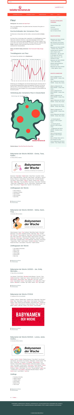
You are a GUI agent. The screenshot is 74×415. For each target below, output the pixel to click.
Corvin (29, 368)
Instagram (58, 405)
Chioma (43, 365)
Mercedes (26, 276)
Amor (20, 236)
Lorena (11, 359)
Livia (19, 369)
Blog (58, 14)
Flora (20, 146)
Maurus (24, 363)
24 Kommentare (15, 202)
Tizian (29, 365)
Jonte (26, 371)
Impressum (21, 403)
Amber (37, 280)
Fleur (38, 302)
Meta (31, 279)
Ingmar (41, 368)
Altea (38, 233)
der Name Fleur (26, 23)
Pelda (25, 180)
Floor (32, 146)
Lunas (38, 180)
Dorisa (22, 280)
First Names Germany (48, 405)
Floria (24, 146)
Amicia (26, 239)
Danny (15, 305)
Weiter (15, 397)
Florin (30, 48)
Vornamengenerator (55, 29)
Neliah (11, 301)
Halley (15, 181)
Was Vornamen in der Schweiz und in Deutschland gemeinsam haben (57, 44)
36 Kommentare (15, 390)
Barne (28, 301)
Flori (22, 146)
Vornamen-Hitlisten (17, 14)
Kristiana (37, 362)
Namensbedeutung (18, 405)
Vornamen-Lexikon (30, 14)
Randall (40, 304)
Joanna (12, 366)
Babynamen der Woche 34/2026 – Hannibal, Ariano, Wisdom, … (57, 130)
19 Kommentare (15, 261)
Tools (51, 14)
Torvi (37, 282)
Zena (26, 279)
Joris (36, 366)
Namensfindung (42, 14)
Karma (11, 279)
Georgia (41, 48)
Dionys (31, 365)
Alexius (19, 279)
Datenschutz (34, 403)
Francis (12, 371)
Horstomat (53, 27)
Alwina (17, 368)
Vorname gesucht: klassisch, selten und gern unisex (56, 121)
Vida (31, 235)
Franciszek (33, 48)
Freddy (38, 48)
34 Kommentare (15, 286)
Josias (11, 280)
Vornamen (14, 403)
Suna (34, 241)
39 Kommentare (15, 329)
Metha (26, 181)
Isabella (12, 278)
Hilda (16, 282)
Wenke (12, 304)
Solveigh (30, 362)
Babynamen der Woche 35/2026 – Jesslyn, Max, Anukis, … (57, 78)
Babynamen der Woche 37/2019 (21, 294)
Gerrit (11, 50)
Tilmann (31, 305)
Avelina (20, 359)
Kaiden (23, 175)
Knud (52, 114)
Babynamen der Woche (16, 201)
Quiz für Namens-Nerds (56, 30)
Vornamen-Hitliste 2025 (56, 25)
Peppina (22, 184)
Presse (27, 403)
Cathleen (23, 369)
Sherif (20, 233)
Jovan (16, 304)
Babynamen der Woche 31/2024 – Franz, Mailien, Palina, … (58, 143)
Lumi (14, 238)
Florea (29, 146)
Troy (11, 235)
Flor (27, 146)
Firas (23, 232)
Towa (17, 175)
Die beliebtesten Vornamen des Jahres (50, 403)
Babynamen (38, 405)
